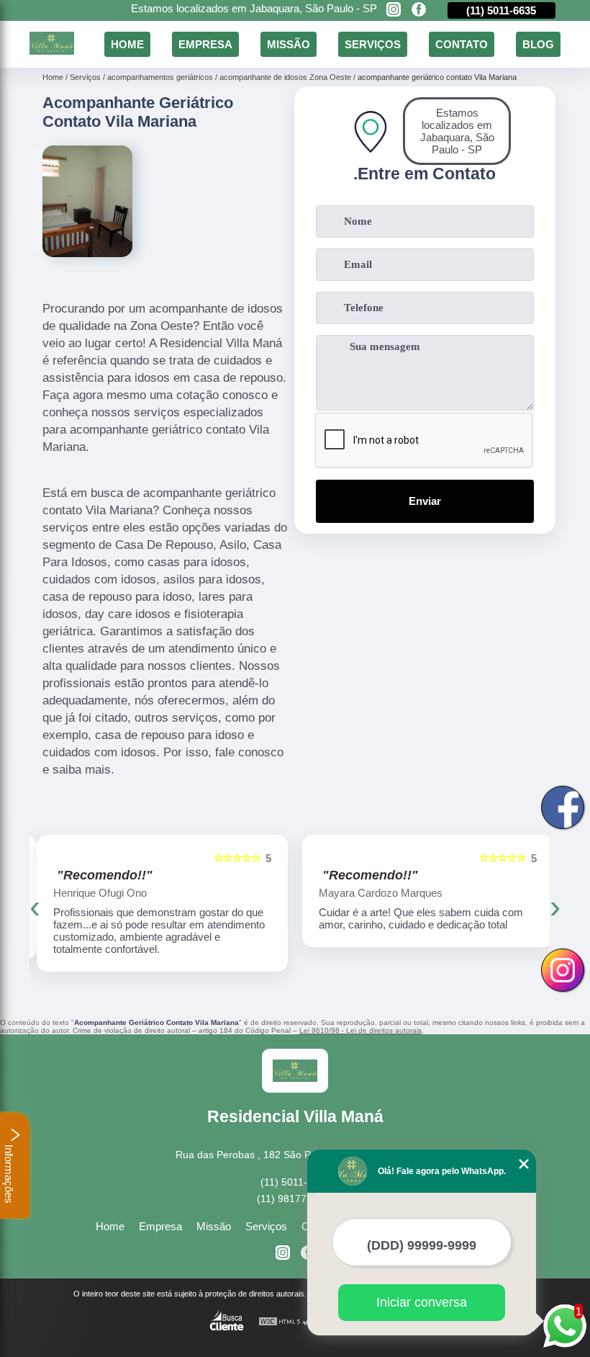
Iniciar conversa (421, 1302)
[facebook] (419, 10)
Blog (538, 44)
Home (127, 44)
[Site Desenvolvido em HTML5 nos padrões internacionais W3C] (285, 1322)
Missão (288, 44)
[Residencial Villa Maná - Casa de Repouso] (52, 51)
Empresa (205, 44)
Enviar (425, 501)
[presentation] (35, 907)
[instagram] (393, 10)
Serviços (373, 44)
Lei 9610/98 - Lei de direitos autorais (360, 1030)
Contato (461, 44)
